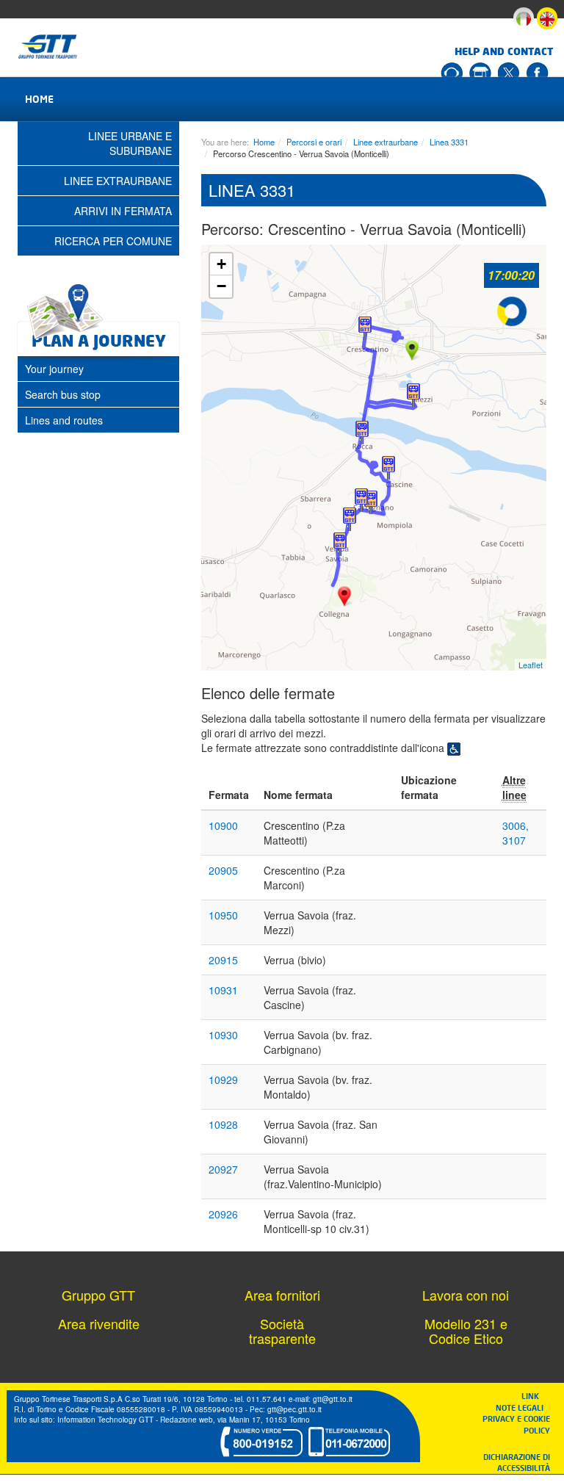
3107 (514, 840)
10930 (223, 1034)
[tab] (98, 368)
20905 (223, 870)
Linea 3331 (449, 142)
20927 (223, 1169)
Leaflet (530, 664)
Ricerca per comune (113, 241)
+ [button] (221, 264)
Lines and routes (64, 420)
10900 (223, 825)
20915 (223, 960)
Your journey (54, 368)
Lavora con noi (465, 1294)
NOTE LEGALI (523, 1407)
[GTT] (48, 46)
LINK (534, 1395)
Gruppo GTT (98, 1294)
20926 (223, 1214)
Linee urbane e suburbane (130, 143)
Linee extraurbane (385, 142)
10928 (223, 1124)
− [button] (221, 286)
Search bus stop (63, 394)
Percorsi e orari (313, 142)
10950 (223, 915)
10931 (223, 990)
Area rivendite (99, 1323)
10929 (223, 1079)
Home (39, 99)
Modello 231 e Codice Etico (465, 1331)
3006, (515, 825)
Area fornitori (282, 1294)
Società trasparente (282, 1331)
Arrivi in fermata (123, 210)
